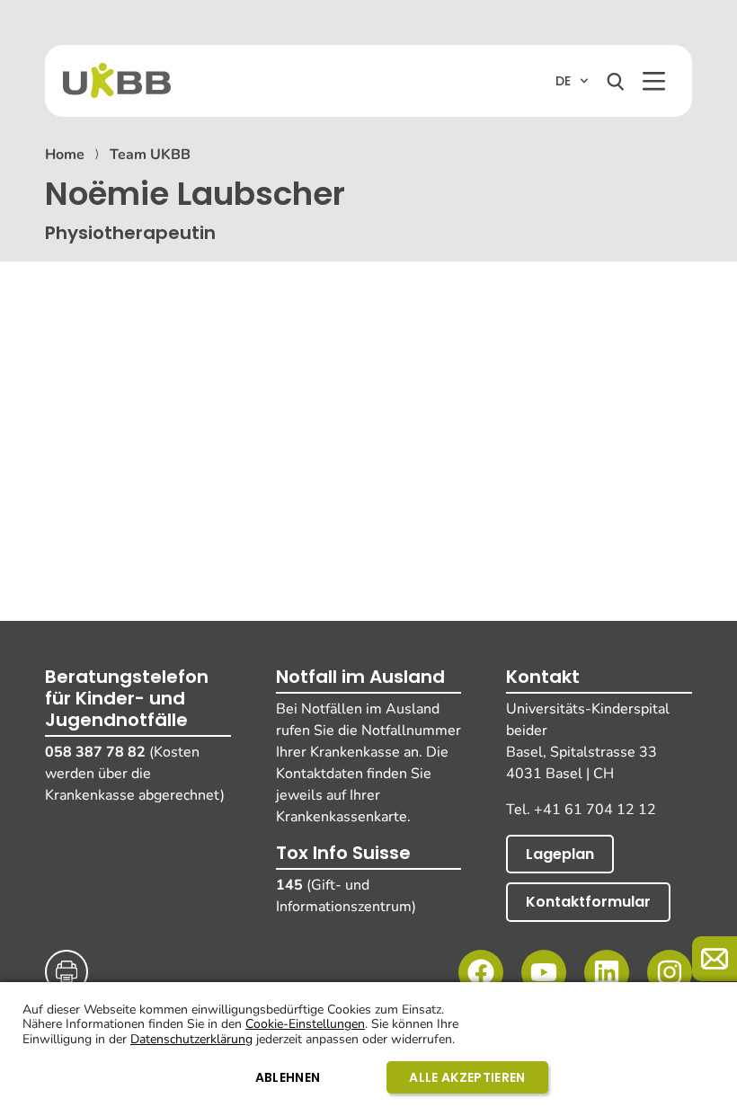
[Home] (117, 80)
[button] (654, 81)
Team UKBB (150, 154)
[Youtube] (543, 972)
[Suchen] (616, 82)
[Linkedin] (606, 972)
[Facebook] (480, 972)
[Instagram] (669, 972)
